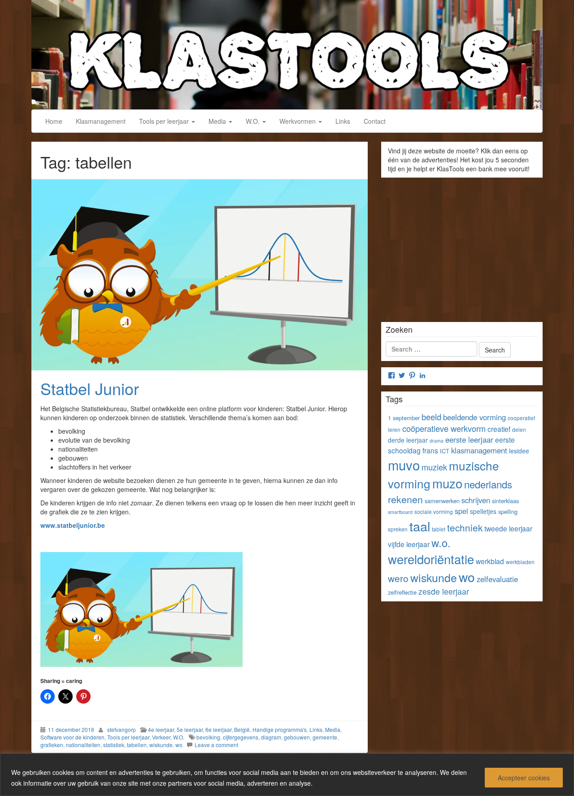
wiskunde (161, 744)
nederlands (488, 484)
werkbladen (520, 561)
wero (398, 578)
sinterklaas (505, 500)
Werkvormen (298, 121)
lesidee (519, 450)
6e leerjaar (218, 729)
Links (342, 121)
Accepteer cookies (524, 777)
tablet (438, 529)
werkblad (490, 561)
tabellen (137, 744)
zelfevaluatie (497, 579)
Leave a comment (216, 744)
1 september (404, 417)
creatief (498, 429)
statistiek (113, 744)
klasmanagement (479, 450)
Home (53, 121)
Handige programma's (279, 729)
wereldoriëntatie (431, 559)
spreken (398, 529)
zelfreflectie (402, 592)
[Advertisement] (462, 246)
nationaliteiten (83, 744)
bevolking (208, 737)
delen (519, 429)
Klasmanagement (101, 121)
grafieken (51, 744)
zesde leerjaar (443, 591)
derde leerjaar (408, 439)
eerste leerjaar (469, 439)
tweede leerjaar (508, 528)
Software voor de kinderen (72, 737)
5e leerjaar (190, 729)
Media (218, 121)
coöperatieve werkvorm (444, 428)
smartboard (400, 512)
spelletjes (483, 511)
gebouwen (297, 737)
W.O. (253, 121)
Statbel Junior (89, 388)
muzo (447, 483)
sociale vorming (433, 511)
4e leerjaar (161, 729)
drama (437, 440)
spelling (507, 511)
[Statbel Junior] (199, 274)
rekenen (405, 499)
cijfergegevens (240, 737)
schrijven (475, 500)
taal (419, 526)
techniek (465, 527)
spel (461, 510)
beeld (431, 416)
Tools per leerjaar (165, 121)
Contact (375, 121)
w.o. (441, 542)
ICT (444, 451)
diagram (271, 737)
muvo (404, 464)
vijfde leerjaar (409, 544)
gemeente (325, 737)
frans (430, 450)
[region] (287, 774)
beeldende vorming (474, 417)
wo (179, 744)
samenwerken (442, 500)
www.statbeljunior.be (72, 525)
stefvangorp (121, 729)
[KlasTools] (287, 53)
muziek (434, 467)
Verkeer (161, 737)
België (242, 729)
